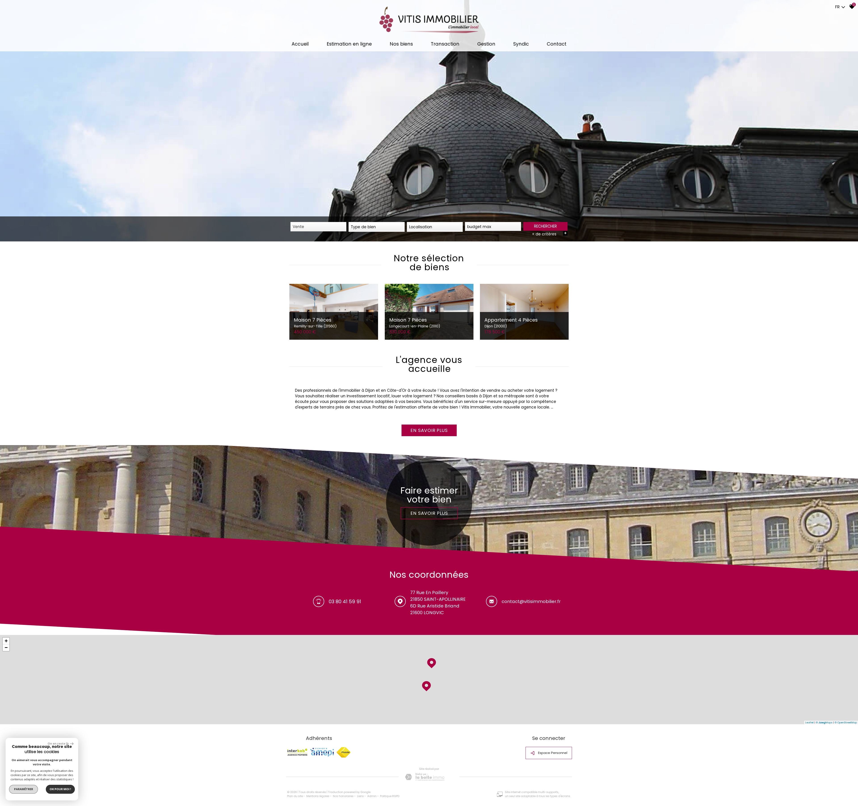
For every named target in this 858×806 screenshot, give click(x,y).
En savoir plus (429, 513)
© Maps (824, 722)
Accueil (300, 44)
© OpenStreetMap (846, 722)
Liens (360, 796)
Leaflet (809, 722)
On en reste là (58, 743)
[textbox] (376, 227)
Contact (556, 44)
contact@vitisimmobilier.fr (531, 601)
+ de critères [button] (549, 234)
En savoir (429, 430)
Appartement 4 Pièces (511, 323)
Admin (371, 796)
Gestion (486, 44)
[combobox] (318, 226)
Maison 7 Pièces (315, 323)
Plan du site (295, 796)
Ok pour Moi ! (60, 789)
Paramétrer (23, 789)
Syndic (521, 44)
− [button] (6, 647)
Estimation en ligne (349, 44)
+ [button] (6, 641)
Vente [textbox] (298, 226)
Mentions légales (317, 796)
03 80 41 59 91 (345, 601)
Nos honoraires (343, 796)
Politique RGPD (389, 796)
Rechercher (545, 226)
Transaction (445, 44)
